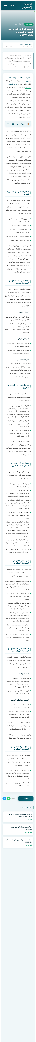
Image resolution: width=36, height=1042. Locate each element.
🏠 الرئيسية (28, 44)
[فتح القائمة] (5, 5)
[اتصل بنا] (6, 1029)
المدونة (22, 44)
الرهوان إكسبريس (27, 5)
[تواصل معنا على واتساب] (6, 1036)
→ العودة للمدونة (26, 798)
